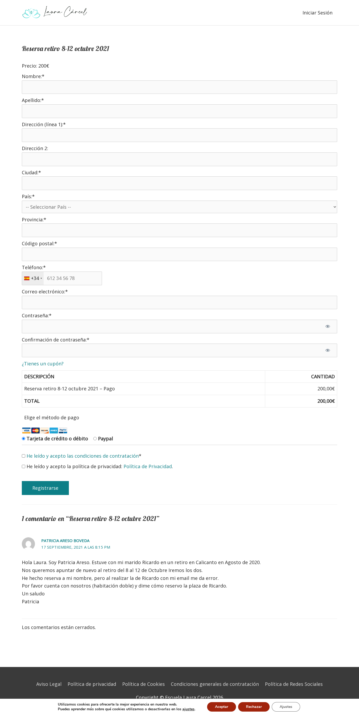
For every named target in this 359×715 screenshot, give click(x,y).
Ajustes (286, 706)
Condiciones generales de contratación (215, 684)
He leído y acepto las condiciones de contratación (83, 456)
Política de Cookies (143, 684)
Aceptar (221, 706)
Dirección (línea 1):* (44, 124)
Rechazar (254, 706)
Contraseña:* (37, 315)
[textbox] (62, 278)
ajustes (188, 709)
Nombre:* (33, 76)
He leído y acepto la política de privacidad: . (99, 466)
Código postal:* (39, 243)
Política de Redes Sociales (294, 684)
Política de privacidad (92, 684)
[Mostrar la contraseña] (327, 326)
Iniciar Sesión (317, 12)
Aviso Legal (48, 684)
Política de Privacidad (148, 466)
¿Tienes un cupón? (43, 363)
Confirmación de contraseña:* (55, 339)
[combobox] (33, 278)
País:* (28, 196)
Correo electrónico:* (45, 291)
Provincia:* (34, 219)
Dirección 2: (35, 148)
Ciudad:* (31, 172)
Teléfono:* (34, 267)
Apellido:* (33, 100)
